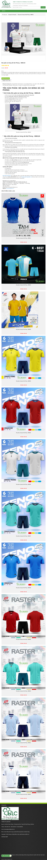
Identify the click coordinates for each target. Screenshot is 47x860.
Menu (4, 10)
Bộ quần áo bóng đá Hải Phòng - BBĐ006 (23, 484)
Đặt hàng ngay (6, 78)
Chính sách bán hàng (19, 854)
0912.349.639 (5, 855)
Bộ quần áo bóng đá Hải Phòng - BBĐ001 (23, 238)
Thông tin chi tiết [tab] (6, 80)
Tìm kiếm (43, 7)
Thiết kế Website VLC (8, 859)
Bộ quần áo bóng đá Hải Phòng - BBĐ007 (23, 536)
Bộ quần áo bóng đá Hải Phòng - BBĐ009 (23, 639)
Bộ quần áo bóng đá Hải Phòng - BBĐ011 (23, 742)
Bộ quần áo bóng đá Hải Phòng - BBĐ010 (23, 691)
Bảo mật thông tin (12, 854)
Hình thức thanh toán (40, 854)
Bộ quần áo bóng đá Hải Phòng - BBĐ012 (23, 794)
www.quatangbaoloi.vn (10, 188)
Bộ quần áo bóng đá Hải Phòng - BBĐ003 (23, 329)
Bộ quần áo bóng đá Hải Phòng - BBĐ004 (23, 381)
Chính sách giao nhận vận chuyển (30, 854)
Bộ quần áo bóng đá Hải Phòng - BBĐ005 (23, 432)
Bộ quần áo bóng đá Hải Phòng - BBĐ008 (23, 587)
